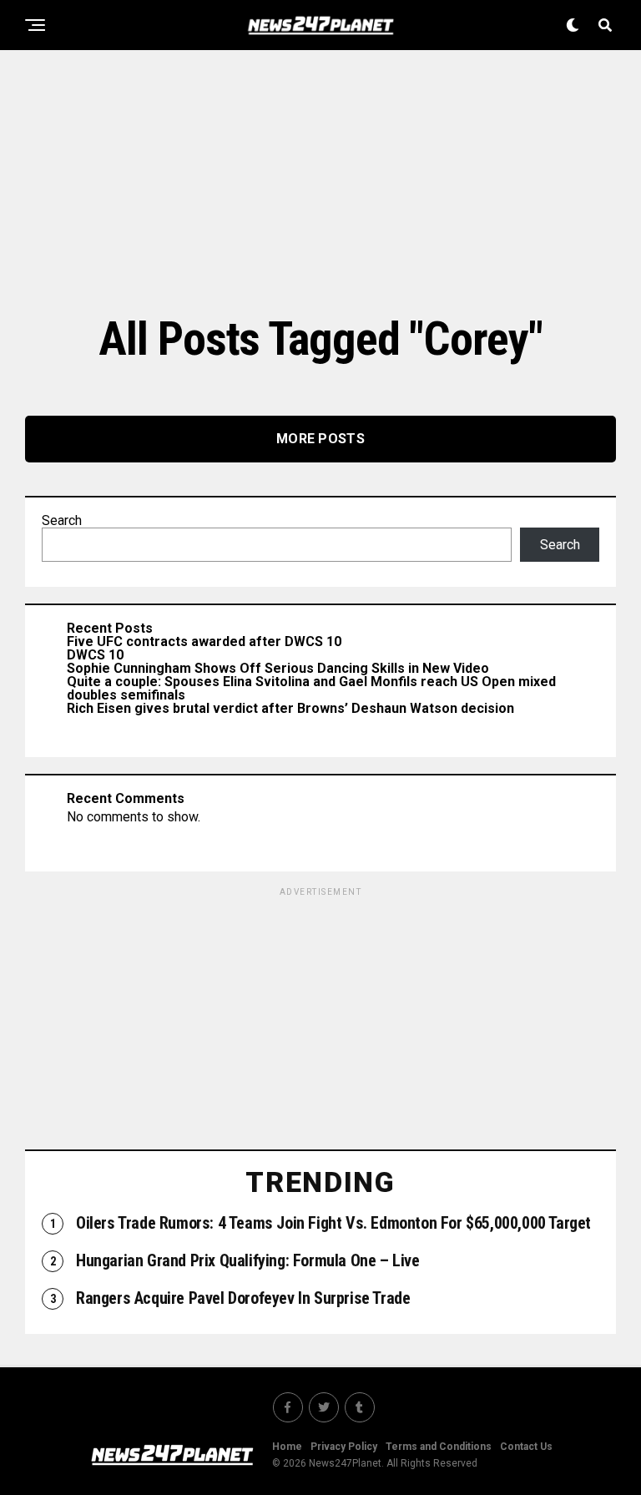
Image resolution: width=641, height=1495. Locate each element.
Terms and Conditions (439, 1446)
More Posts (320, 439)
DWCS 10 (95, 655)
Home (287, 1446)
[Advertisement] (320, 179)
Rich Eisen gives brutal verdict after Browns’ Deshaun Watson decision (290, 708)
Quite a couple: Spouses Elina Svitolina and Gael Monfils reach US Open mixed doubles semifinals (311, 688)
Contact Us (526, 1446)
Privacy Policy (343, 1446)
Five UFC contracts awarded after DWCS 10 (204, 641)
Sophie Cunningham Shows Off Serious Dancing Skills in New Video (278, 668)
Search (62, 520)
